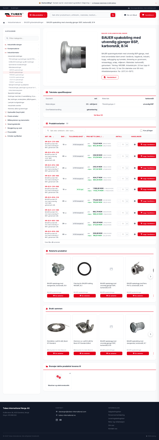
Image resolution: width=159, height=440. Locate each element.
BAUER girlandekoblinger (33, 22)
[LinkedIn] (57, 420)
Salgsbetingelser (114, 412)
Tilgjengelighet (76, 136)
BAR (63, 136)
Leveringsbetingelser (116, 418)
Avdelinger (14, 8)
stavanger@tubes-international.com (143, 8)
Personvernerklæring (116, 415)
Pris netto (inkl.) (94, 136)
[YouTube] (60, 420)
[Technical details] (135, 144)
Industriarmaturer (14, 22)
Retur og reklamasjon (116, 422)
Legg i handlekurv (149, 144)
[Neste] (150, 276)
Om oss (111, 425)
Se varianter (59, 296)
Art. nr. (48, 136)
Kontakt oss (112, 429)
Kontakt (5, 8)
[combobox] (83, 15)
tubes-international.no (67, 415)
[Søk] (113, 15)
